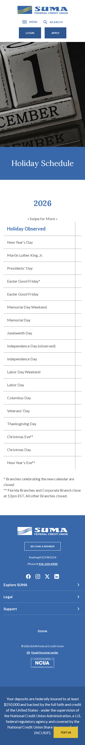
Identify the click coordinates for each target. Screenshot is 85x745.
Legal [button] (8, 597)
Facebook (28, 576)
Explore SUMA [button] (15, 585)
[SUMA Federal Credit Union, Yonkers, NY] (42, 10)
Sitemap (42, 630)
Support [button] (10, 609)
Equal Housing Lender (44, 652)
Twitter (47, 576)
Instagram (37, 576)
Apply (55, 32)
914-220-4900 (47, 564)
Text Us (65, 732)
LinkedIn (56, 576)
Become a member (42, 546)
